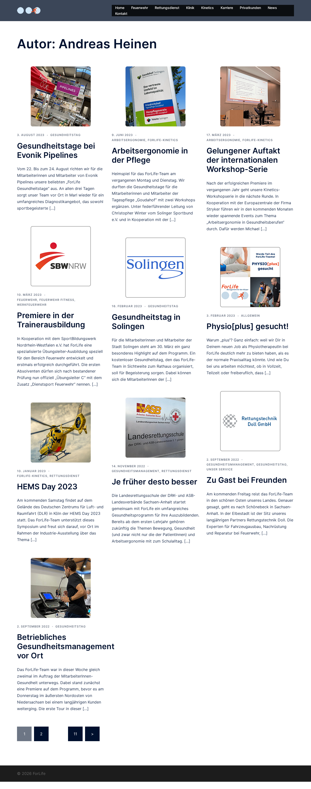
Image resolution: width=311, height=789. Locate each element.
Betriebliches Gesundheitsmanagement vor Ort (65, 646)
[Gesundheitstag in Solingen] (155, 267)
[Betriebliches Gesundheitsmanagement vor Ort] (60, 587)
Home (119, 8)
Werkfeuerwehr (32, 304)
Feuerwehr (139, 8)
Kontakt (121, 13)
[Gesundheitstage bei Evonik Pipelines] (60, 96)
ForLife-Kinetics (163, 140)
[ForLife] (29, 10)
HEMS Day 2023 (47, 486)
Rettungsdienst (167, 8)
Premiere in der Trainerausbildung (51, 320)
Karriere (227, 8)
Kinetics (207, 8)
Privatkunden (250, 8)
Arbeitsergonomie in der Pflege (150, 155)
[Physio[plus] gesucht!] (250, 276)
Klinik (190, 8)
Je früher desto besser (154, 481)
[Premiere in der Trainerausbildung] (60, 256)
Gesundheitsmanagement (135, 471)
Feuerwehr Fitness (56, 300)
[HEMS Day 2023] (60, 432)
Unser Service (220, 469)
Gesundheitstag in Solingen (146, 321)
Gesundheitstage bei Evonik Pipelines (56, 150)
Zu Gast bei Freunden (247, 480)
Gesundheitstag (65, 135)
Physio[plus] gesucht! (248, 326)
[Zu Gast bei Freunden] (250, 420)
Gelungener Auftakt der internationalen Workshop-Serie (243, 160)
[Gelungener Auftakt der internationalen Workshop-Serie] (250, 96)
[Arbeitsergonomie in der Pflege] (155, 96)
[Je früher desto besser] (155, 427)
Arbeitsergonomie (129, 140)
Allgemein (250, 315)
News (272, 8)
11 (75, 733)
